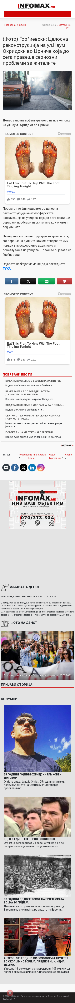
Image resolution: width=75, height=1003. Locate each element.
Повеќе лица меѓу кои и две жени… (30, 432)
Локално (21, 25)
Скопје (68, 454)
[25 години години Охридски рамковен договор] (37, 738)
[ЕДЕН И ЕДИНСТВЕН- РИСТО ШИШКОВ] (37, 816)
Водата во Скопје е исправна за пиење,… (34, 405)
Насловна (9, 25)
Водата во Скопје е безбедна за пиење (33, 380)
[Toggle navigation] (8, 14)
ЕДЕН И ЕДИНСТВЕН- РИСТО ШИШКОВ (29, 839)
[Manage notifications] (10, 993)
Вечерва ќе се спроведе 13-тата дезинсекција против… (27, 393)
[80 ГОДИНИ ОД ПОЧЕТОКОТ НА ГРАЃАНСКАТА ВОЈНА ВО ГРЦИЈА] (37, 875)
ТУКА (7, 268)
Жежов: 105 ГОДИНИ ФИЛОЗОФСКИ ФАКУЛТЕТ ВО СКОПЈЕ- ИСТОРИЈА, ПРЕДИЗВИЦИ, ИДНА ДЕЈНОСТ (36, 961)
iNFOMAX (14, 996)
